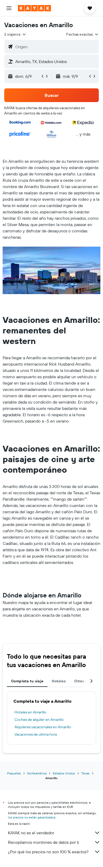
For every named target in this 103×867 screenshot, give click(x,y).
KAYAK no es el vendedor (31, 832)
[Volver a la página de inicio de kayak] (34, 8)
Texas (85, 773)
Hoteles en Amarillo (30, 712)
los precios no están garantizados (31, 817)
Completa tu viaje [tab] (27, 681)
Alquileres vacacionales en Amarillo (43, 727)
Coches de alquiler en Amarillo (39, 719)
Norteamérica (36, 773)
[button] (9, 8)
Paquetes (14, 773)
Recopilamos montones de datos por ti (43, 842)
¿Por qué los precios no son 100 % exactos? (48, 851)
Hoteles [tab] (59, 681)
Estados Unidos (64, 773)
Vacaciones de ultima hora (36, 734)
